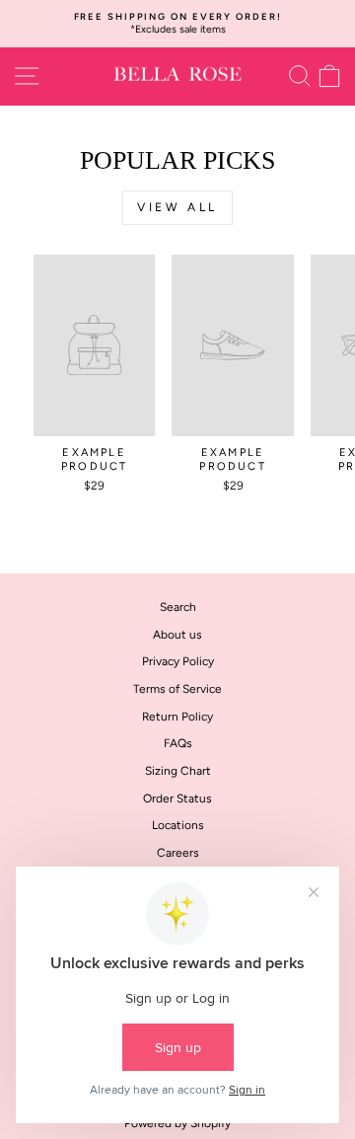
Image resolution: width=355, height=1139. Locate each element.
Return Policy (177, 716)
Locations (178, 825)
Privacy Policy (178, 661)
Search (178, 607)
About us (177, 635)
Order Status (177, 798)
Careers (178, 853)
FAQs (178, 743)
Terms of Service (177, 689)
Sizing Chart (178, 771)
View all (177, 207)
